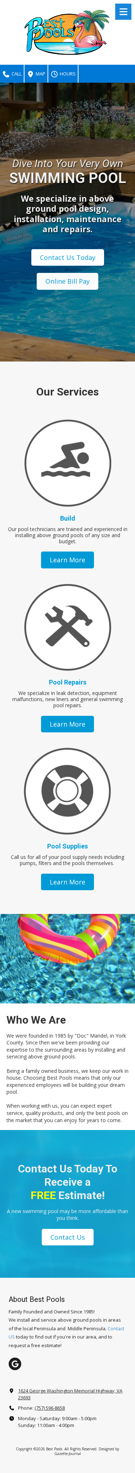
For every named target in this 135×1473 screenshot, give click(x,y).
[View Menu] (123, 12)
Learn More (67, 559)
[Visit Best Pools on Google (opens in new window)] (15, 1364)
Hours (67, 73)
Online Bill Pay (67, 281)
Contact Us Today (67, 257)
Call (16, 73)
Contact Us (67, 1237)
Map (40, 73)
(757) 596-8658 (50, 1408)
